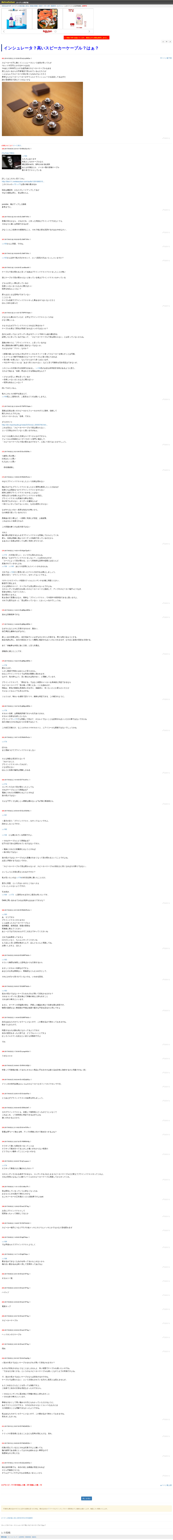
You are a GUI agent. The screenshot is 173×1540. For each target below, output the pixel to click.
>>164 (24, 156)
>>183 (4, 914)
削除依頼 (28, 1537)
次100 (26, 1518)
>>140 (11, 566)
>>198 (4, 1258)
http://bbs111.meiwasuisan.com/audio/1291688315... (23, 181)
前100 (22, 1518)
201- (49, 6)
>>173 (4, 555)
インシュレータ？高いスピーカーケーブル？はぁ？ (51, 48)
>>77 (19, 184)
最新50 (53, 6)
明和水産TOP (6, 6)
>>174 (4, 741)
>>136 (38, 368)
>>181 (4, 815)
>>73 (14, 184)
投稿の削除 (34, 6)
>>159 (4, 243)
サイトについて (12, 1537)
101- (45, 6)
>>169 (4, 396)
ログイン (60, 6)
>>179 (15, 719)
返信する (167, 138)
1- (43, 6)
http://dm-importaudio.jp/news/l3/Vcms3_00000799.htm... (25, 424)
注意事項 (21, 1537)
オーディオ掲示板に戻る (20, 6)
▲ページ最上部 (166, 1485)
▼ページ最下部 (166, 58)
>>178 (4, 665)
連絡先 (34, 1537)
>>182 (4, 829)
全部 (40, 6)
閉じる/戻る (87, 1498)
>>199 (4, 1241)
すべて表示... (17, 145)
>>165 (4, 257)
